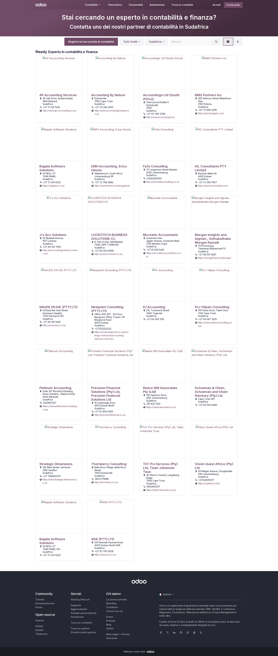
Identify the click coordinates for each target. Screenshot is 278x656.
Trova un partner (80, 628)
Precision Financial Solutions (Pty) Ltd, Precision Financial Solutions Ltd (105, 393)
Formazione (77, 616)
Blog (108, 624)
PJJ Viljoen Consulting (212, 307)
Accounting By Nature (108, 95)
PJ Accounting (154, 307)
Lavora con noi (114, 611)
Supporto (76, 605)
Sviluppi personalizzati (84, 613)
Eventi (109, 616)
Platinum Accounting (55, 388)
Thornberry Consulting (108, 464)
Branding (111, 603)
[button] (131, 42)
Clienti (109, 628)
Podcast (110, 620)
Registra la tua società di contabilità (91, 41)
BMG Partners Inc (208, 95)
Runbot (39, 630)
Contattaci (112, 607)
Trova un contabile (81, 622)
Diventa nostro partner (83, 632)
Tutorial (39, 599)
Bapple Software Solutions (52, 168)
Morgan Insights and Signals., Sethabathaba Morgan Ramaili (213, 238)
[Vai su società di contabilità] (59, 72)
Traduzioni (41, 634)
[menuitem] (115, 5)
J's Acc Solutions (52, 235)
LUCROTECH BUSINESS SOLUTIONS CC (109, 237)
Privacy (125, 634)
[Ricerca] (216, 42)
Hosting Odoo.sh (80, 599)
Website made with (135, 651)
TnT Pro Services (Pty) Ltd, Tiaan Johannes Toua (160, 468)
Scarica (39, 620)
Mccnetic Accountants (160, 235)
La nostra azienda (116, 599)
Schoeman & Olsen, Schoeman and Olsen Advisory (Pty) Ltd (211, 392)
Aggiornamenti (79, 609)
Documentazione (45, 603)
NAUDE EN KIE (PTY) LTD (58, 307)
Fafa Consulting (155, 166)
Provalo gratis (233, 5)
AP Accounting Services (58, 95)
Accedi (217, 4)
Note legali (112, 634)
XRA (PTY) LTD (102, 539)
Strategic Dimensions (56, 464)
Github (39, 626)
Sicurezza (111, 638)
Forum (38, 607)
